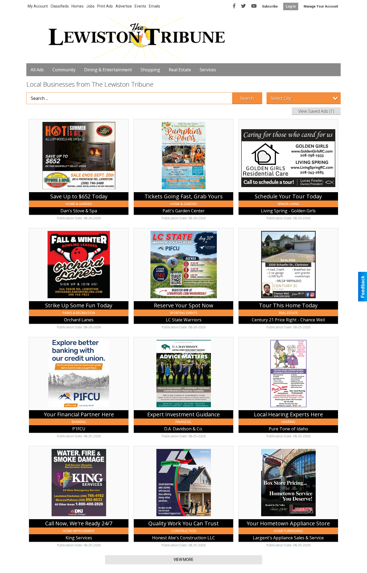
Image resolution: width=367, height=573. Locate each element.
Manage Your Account (321, 6)
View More (183, 559)
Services (208, 70)
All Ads (37, 70)
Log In (291, 6)
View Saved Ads (316, 111)
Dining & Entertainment (108, 70)
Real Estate (180, 70)
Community (63, 70)
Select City (281, 98)
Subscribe (270, 6)
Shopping (150, 70)
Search (247, 98)
